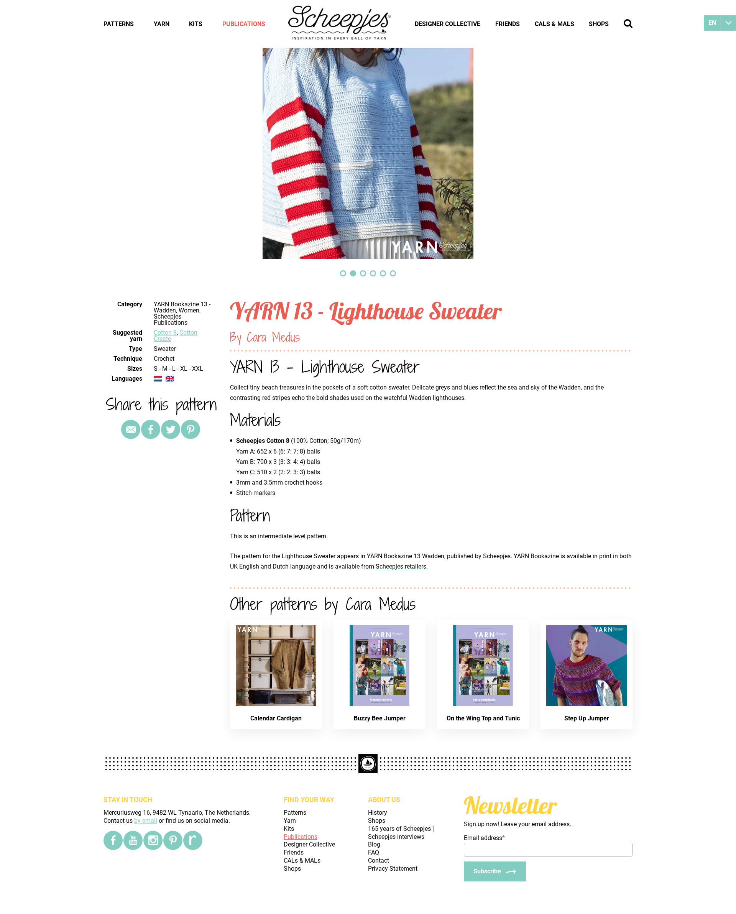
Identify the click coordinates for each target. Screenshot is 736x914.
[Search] (628, 23)
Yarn (161, 24)
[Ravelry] (192, 840)
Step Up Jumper (586, 718)
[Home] (340, 24)
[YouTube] (133, 840)
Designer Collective (447, 24)
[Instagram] (153, 840)
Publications (243, 24)
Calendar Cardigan (276, 718)
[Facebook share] (150, 429)
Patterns (119, 24)
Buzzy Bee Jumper (380, 718)
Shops (599, 24)
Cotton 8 (165, 332)
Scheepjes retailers (401, 566)
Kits (195, 24)
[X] (170, 429)
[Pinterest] (190, 429)
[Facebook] (113, 840)
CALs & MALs (554, 24)
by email (145, 820)
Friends (507, 24)
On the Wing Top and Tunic (483, 718)
